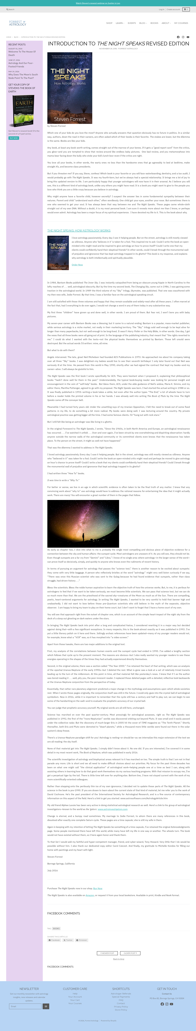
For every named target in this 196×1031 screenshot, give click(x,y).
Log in (161, 9)
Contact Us (167, 993)
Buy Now (14, 138)
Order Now (77, 264)
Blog (16, 37)
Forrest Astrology (91, 1021)
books (56, 928)
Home (8, 37)
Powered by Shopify (108, 1021)
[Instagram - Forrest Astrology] (183, 37)
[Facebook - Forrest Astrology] (178, 37)
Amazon (90, 895)
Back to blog (118, 959)
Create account (173, 9)
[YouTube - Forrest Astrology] (188, 37)
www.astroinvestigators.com (113, 809)
